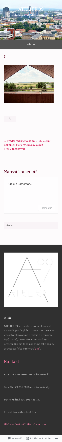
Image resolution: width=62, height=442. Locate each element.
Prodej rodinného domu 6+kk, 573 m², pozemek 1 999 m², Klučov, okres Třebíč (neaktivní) (27, 144)
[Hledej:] (31, 225)
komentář (46, 207)
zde (37, 348)
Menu (31, 44)
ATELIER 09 (31, 9)
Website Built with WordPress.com (25, 424)
